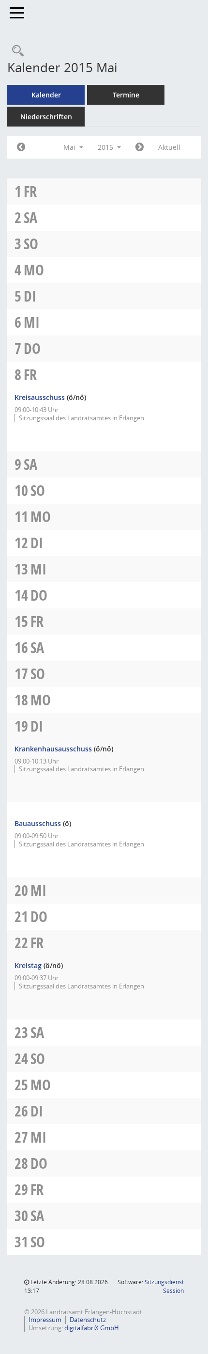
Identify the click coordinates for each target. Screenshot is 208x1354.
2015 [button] (106, 147)
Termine (126, 94)
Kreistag (28, 965)
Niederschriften (46, 116)
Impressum (45, 1319)
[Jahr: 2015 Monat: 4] (21, 147)
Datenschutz (88, 1319)
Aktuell (169, 147)
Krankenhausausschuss (53, 748)
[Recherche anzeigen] (15, 51)
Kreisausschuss (40, 397)
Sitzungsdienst (164, 1286)
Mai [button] (70, 147)
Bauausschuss (38, 823)
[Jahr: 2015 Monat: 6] (139, 147)
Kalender (46, 94)
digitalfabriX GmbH (91, 1327)
